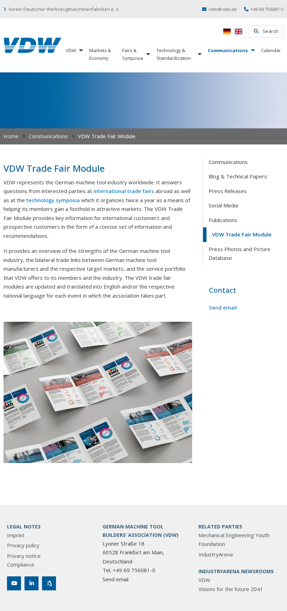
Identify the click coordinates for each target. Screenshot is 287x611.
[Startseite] (33, 45)
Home (11, 136)
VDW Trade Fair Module (242, 234)
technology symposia (53, 200)
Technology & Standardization (173, 54)
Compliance (20, 564)
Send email (223, 307)
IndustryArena (215, 554)
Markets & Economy (100, 54)
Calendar (271, 50)
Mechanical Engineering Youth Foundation (234, 540)
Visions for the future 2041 (230, 588)
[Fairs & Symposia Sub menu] (147, 54)
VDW (71, 50)
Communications (228, 50)
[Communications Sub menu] (252, 50)
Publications (223, 219)
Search (270, 31)
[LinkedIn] (31, 583)
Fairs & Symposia (132, 54)
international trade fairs (123, 190)
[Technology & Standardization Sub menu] (199, 54)
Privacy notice (24, 555)
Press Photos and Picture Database (240, 254)
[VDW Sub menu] (80, 50)
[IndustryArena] (49, 583)
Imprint (15, 535)
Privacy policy (23, 545)
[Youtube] (14, 583)
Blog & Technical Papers (238, 176)
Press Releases (228, 190)
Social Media (223, 205)
